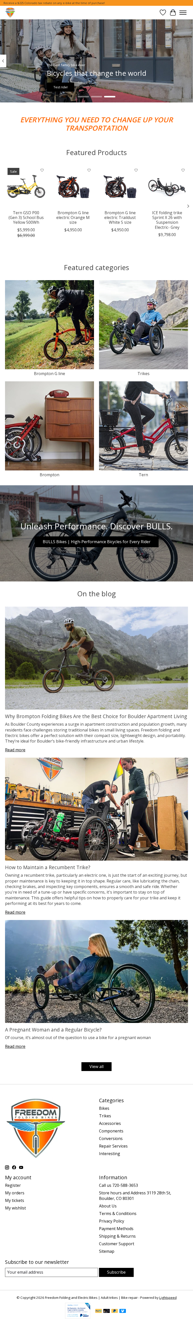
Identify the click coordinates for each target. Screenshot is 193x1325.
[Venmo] (122, 1311)
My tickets (14, 1200)
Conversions (111, 1138)
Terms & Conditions (117, 1213)
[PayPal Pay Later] (114, 1311)
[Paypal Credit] (77, 1317)
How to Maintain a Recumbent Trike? (47, 867)
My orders (14, 1193)
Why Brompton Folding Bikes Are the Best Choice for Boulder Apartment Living (96, 716)
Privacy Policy (111, 1221)
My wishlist (15, 1208)
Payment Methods (116, 1228)
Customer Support (116, 1243)
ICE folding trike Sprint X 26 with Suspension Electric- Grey (167, 220)
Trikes (143, 373)
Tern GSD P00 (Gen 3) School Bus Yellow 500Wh (26, 217)
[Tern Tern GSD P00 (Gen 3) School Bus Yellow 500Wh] (26, 186)
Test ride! (61, 87)
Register (13, 1185)
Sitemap (106, 1251)
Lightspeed (168, 1297)
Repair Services (113, 1146)
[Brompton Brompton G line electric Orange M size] (73, 186)
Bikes (104, 1108)
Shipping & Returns (117, 1236)
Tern (143, 474)
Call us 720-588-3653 (118, 1185)
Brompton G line (49, 373)
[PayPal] (98, 1311)
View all (96, 1066)
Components (111, 1131)
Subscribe (116, 1272)
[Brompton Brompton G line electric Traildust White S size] (120, 186)
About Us (108, 1206)
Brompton (49, 474)
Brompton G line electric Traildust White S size (120, 217)
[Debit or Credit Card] (106, 1311)
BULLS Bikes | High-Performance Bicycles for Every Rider (97, 541)
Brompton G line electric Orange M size (73, 217)
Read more (15, 750)
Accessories (110, 1123)
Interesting (109, 1153)
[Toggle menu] (183, 13)
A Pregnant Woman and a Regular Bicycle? (53, 1029)
